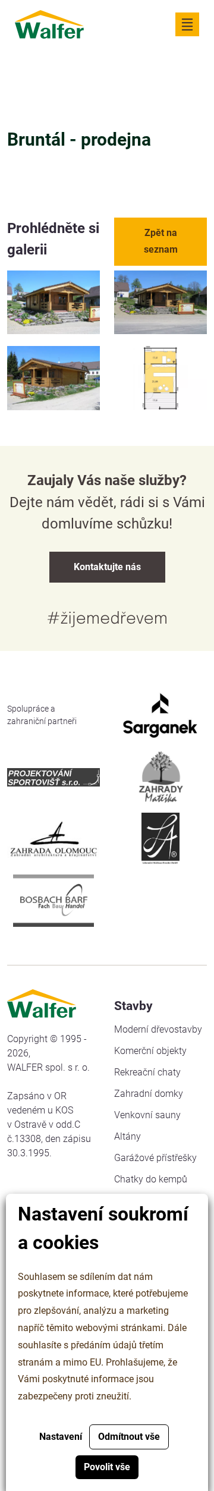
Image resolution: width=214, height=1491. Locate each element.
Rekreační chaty (147, 1072)
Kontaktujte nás (107, 567)
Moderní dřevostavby (158, 1029)
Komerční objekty (150, 1050)
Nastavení (60, 1436)
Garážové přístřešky (155, 1157)
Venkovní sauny (147, 1115)
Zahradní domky (148, 1093)
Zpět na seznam (161, 241)
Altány (127, 1136)
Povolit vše (107, 1467)
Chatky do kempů (150, 1179)
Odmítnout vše (129, 1436)
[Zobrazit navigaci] (187, 24)
